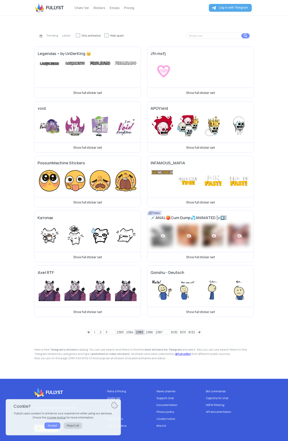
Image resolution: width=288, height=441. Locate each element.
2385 (139, 332)
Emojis (115, 8)
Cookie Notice (56, 417)
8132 (191, 332)
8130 (174, 332)
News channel (166, 391)
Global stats (115, 419)
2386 (149, 332)
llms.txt (161, 426)
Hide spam (117, 35)
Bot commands (216, 391)
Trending (52, 35)
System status (117, 426)
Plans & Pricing (116, 391)
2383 (120, 332)
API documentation (218, 412)
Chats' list (81, 8)
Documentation (167, 405)
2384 (129, 332)
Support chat (165, 398)
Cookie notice (166, 419)
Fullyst (55, 7)
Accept (52, 425)
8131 (183, 332)
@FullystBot (183, 354)
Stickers (99, 8)
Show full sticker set (87, 93)
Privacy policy (165, 412)
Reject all (73, 425)
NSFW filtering (215, 405)
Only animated (91, 35)
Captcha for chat (217, 398)
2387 (159, 332)
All (40, 35)
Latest (66, 35)
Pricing (129, 8)
